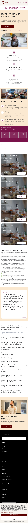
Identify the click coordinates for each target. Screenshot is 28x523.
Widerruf (4, 494)
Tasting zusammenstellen (8, 26)
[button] (20, 317)
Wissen (3, 464)
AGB (3, 492)
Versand (3, 497)
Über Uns (4, 461)
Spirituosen (4, 451)
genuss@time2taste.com (7, 479)
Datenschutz (4, 489)
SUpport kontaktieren (7, 426)
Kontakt (3, 469)
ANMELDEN (14, 438)
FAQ (3, 466)
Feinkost (3, 454)
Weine (3, 448)
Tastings (3, 446)
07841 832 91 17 (6, 477)
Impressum (4, 487)
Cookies (3, 500)
